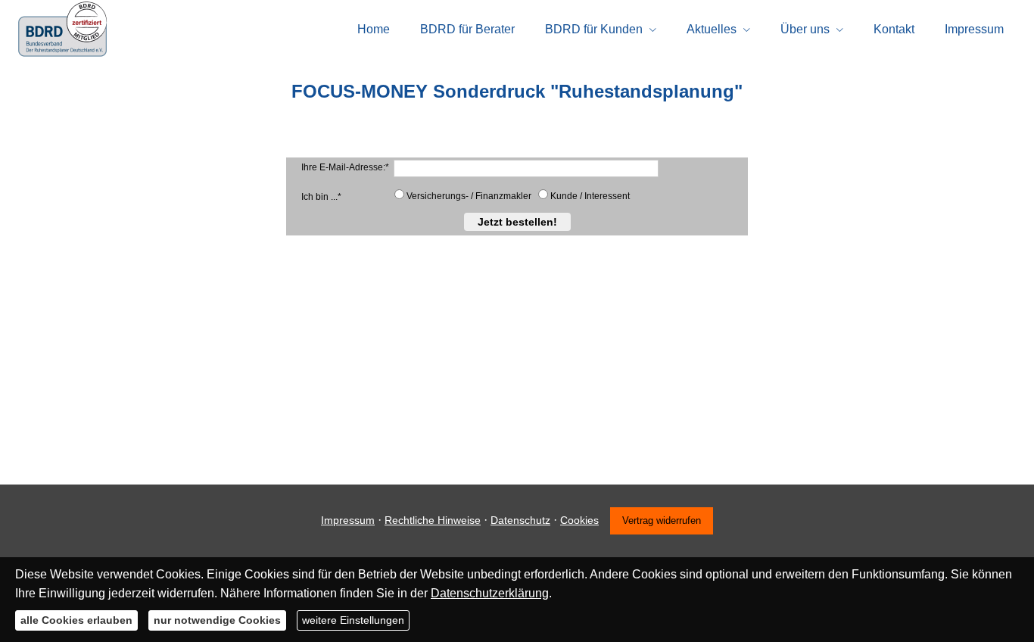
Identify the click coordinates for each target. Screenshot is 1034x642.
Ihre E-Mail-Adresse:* (345, 167)
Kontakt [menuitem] (894, 29)
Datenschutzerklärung (490, 593)
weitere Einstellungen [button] (353, 620)
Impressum (348, 520)
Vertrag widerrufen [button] (661, 520)
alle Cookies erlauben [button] (76, 620)
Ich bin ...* (321, 197)
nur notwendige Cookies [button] (217, 620)
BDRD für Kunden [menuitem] (594, 29)
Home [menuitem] (373, 29)
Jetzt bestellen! (517, 222)
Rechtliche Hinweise (433, 520)
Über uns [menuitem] (805, 29)
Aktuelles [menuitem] (712, 29)
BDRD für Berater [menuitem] (467, 29)
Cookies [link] (579, 520)
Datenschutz (520, 520)
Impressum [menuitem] (974, 29)
